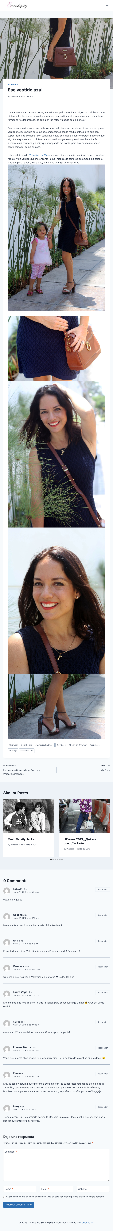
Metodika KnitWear (39, 155)
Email (45, 1189)
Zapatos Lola (26, 750)
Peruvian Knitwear (78, 745)
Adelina (18, 914)
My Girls (105, 768)
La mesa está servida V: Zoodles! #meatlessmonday (21, 769)
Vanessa (14, 96)
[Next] (105, 828)
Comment (11, 1151)
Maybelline (26, 745)
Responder (103, 889)
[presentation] (28, 816)
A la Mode (13, 84)
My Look (61, 745)
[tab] (51, 859)
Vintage (13, 750)
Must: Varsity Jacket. (22, 839)
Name (9, 1189)
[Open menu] (107, 5)
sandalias (94, 745)
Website (82, 1189)
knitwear (13, 745)
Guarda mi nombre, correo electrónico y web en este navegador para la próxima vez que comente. (55, 1196)
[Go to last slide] (8, 828)
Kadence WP (87, 1222)
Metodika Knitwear (44, 745)
